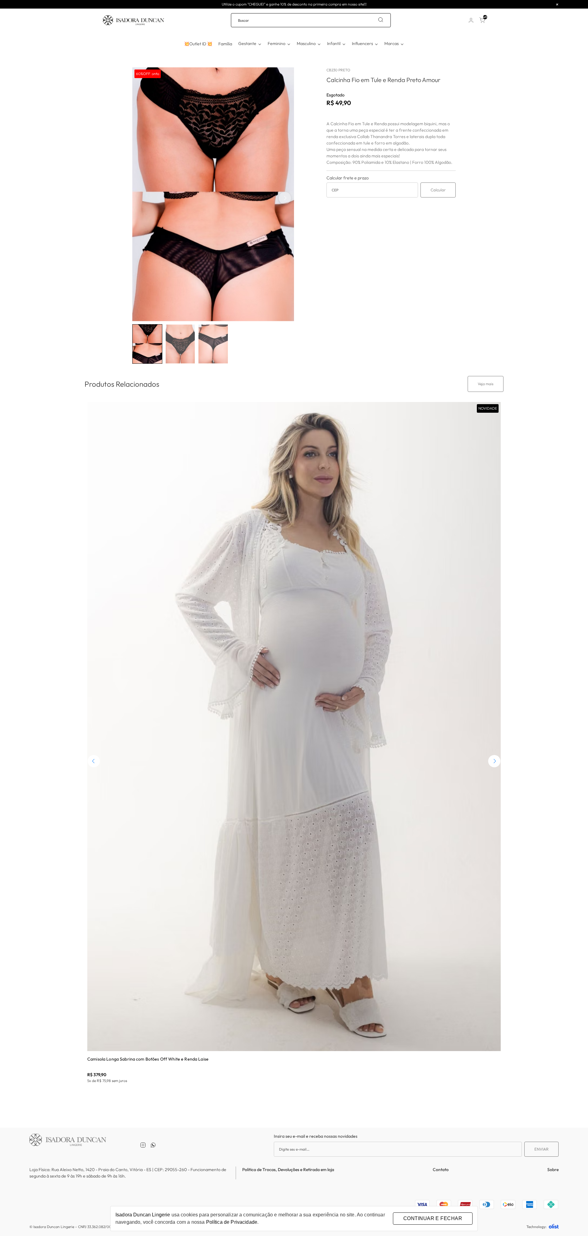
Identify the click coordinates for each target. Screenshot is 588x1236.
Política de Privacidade (231, 1222)
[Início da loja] (133, 20)
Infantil (334, 43)
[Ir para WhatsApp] (153, 1145)
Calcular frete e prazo (347, 178)
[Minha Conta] (471, 20)
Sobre (553, 1169)
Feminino (276, 43)
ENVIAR (541, 1149)
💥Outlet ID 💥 (198, 44)
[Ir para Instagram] (143, 1145)
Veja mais (485, 383)
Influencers (362, 43)
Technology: (536, 1226)
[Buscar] (381, 20)
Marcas (391, 43)
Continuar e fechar (432, 1218)
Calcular (438, 189)
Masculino (306, 43)
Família (225, 44)
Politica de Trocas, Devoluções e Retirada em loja (288, 1169)
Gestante (247, 43)
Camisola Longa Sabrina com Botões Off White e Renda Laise (148, 1059)
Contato (441, 1169)
